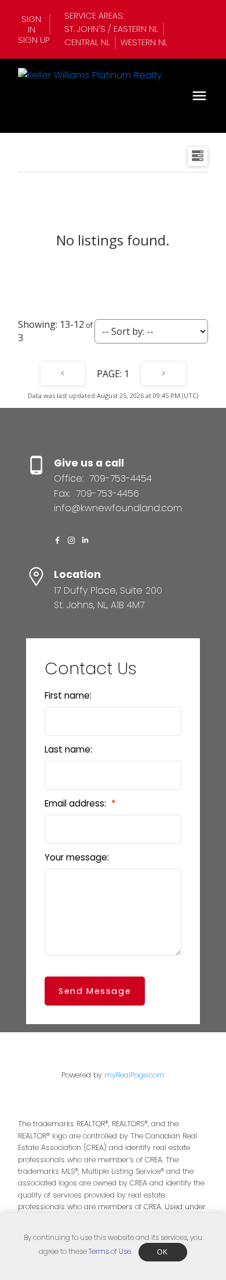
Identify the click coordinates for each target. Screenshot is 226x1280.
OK (163, 1252)
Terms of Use (110, 1251)
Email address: (76, 803)
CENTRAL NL (87, 42)
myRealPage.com (134, 1075)
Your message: (77, 857)
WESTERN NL (144, 42)
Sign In (31, 24)
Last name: (68, 749)
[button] (34, 24)
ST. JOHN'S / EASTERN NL (111, 29)
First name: (68, 695)
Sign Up (33, 40)
